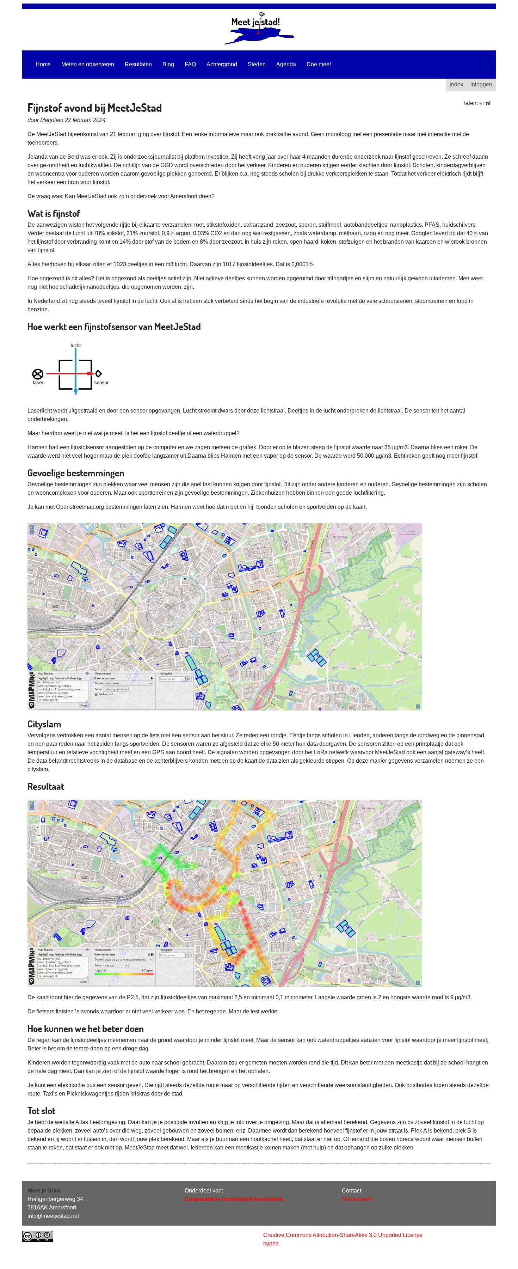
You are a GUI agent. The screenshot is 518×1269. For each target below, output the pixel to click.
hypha (271, 1243)
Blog (168, 64)
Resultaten (138, 64)
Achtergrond (221, 64)
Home (43, 64)
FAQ (190, 64)
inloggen (481, 84)
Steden (257, 64)
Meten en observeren (87, 64)
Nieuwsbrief (357, 1199)
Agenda (286, 64)
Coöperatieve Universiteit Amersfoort (234, 1199)
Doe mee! (319, 64)
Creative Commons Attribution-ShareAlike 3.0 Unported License (343, 1235)
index (456, 84)
